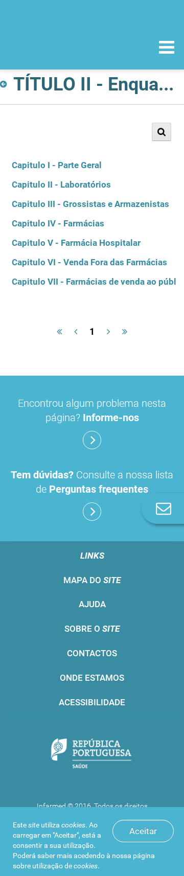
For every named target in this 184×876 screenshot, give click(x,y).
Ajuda (92, 604)
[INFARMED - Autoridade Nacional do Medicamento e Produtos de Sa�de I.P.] (61, 47)
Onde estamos (92, 678)
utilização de (65, 866)
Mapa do (92, 580)
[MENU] (166, 48)
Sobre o (92, 629)
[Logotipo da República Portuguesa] (92, 754)
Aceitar (143, 831)
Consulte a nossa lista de (92, 482)
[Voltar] (5, 84)
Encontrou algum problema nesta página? (92, 410)
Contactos (92, 653)
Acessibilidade (92, 702)
